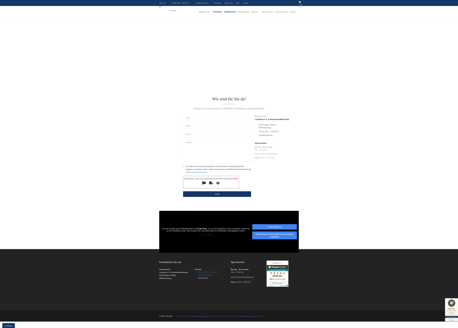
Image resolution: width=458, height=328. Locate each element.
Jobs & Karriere (267, 12)
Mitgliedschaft (204, 12)
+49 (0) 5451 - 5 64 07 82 (180, 3)
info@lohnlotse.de (202, 3)
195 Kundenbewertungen (451, 317)
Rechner (292, 12)
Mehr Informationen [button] (205, 235)
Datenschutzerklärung (247, 316)
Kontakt (245, 3)
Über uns (162, 3)
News (238, 3)
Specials (254, 12)
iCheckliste (217, 12)
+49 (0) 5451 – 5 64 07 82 (208, 272)
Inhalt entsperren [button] (275, 227)
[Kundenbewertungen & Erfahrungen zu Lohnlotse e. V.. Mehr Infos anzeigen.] (277, 286)
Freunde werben (281, 12)
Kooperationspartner (198, 316)
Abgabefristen (230, 12)
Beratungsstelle (243, 12)
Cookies (261, 316)
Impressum (232, 316)
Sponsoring (228, 3)
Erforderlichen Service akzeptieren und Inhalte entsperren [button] (274, 235)
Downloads (217, 3)
